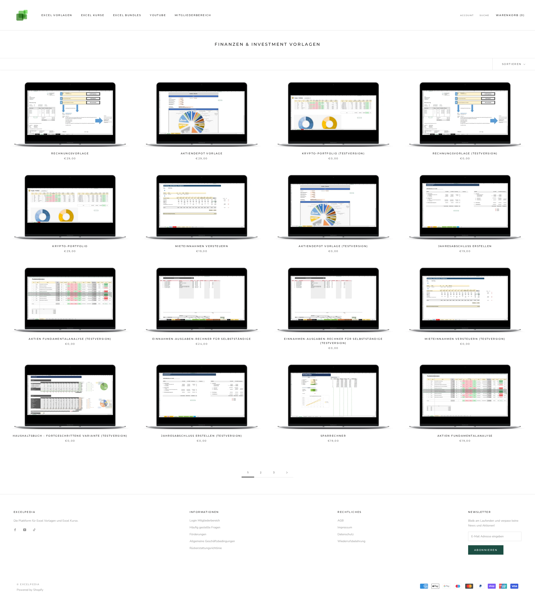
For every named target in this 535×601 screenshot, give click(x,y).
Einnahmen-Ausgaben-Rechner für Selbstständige (201, 338)
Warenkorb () (510, 15)
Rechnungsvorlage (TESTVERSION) (465, 153)
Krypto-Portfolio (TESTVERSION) (333, 153)
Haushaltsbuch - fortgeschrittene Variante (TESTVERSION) (70, 435)
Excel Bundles (127, 15)
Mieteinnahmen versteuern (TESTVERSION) (465, 338)
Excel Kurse (92, 15)
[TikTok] (34, 529)
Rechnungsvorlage (70, 153)
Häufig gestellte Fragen (205, 527)
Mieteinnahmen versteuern (201, 246)
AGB (341, 520)
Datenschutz (346, 534)
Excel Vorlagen (56, 15)
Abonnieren (485, 550)
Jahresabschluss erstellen (465, 246)
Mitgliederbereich (193, 15)
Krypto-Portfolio (70, 246)
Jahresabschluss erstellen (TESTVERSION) (201, 435)
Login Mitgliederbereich (205, 520)
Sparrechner (333, 435)
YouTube (158, 15)
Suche (484, 15)
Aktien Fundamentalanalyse (465, 435)
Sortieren (512, 64)
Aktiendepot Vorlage (202, 153)
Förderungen (198, 534)
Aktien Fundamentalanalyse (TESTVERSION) (70, 338)
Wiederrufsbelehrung (351, 541)
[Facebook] (15, 529)
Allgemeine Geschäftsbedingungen (212, 541)
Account (467, 15)
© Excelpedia (28, 584)
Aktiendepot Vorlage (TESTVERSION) (333, 246)
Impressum (345, 527)
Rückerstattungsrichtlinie (206, 548)
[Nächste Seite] (286, 472)
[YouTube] (24, 529)
